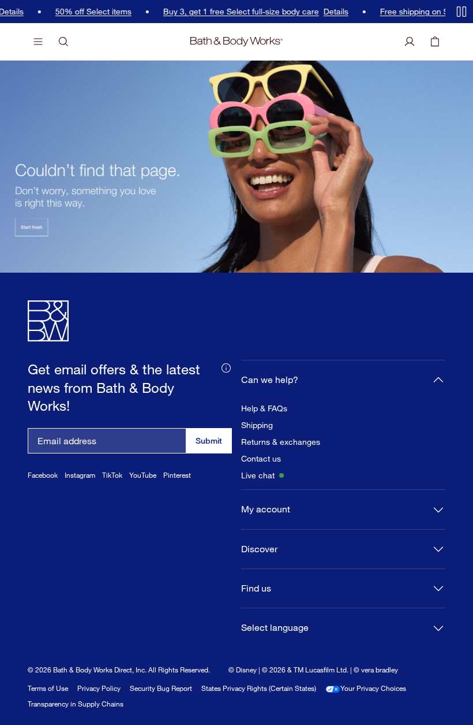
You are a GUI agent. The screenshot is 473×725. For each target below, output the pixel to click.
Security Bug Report (161, 688)
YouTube (142, 475)
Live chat (258, 475)
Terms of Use (48, 688)
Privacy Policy (99, 688)
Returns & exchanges (280, 442)
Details (330, 11)
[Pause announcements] (461, 11)
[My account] (409, 41)
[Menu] (38, 41)
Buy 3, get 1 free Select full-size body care (236, 11)
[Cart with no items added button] (435, 41)
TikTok (112, 475)
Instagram (80, 475)
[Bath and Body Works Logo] (236, 41)
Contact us (261, 458)
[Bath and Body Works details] (226, 367)
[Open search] (63, 41)
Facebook (43, 475)
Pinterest (177, 475)
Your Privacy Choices (373, 688)
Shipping (257, 425)
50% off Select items (88, 11)
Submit (209, 440)
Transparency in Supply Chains (75, 704)
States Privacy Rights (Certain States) (258, 688)
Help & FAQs (264, 408)
